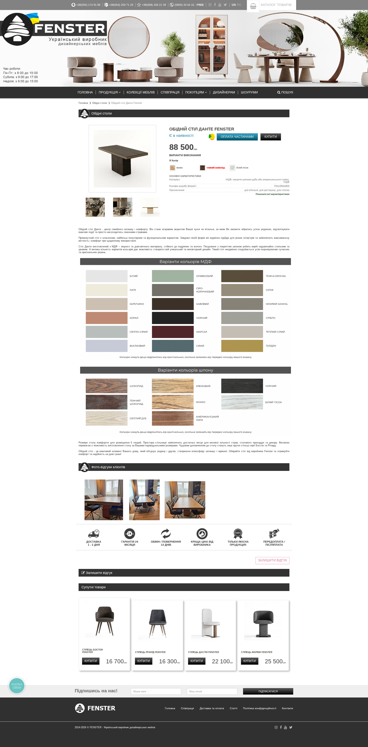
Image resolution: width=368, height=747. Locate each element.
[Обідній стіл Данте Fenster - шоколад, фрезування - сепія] (122, 158)
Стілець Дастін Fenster (203, 652)
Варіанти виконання (185, 155)
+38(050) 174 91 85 (88, 4)
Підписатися (268, 691)
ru (239, 4)
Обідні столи (99, 103)
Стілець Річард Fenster (150, 652)
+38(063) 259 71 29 (121, 4)
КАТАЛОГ (276, 5)
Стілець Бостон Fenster (92, 651)
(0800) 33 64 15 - (189, 4)
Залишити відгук (272, 560)
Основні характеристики (185, 176)
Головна (83, 103)
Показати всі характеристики (272, 194)
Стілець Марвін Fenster (256, 652)
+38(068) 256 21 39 (154, 4)
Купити (270, 136)
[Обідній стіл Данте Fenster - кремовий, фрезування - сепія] (150, 207)
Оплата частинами (237, 136)
